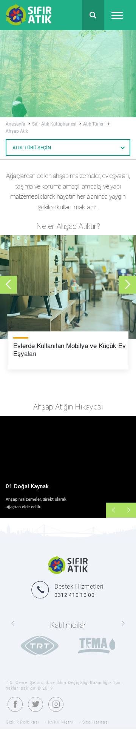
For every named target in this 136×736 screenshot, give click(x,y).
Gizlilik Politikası (22, 722)
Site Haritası (95, 722)
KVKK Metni (60, 722)
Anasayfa (16, 124)
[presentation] (8, 284)
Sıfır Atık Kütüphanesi (54, 124)
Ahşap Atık (17, 131)
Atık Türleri (94, 124)
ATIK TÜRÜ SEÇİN (31, 147)
